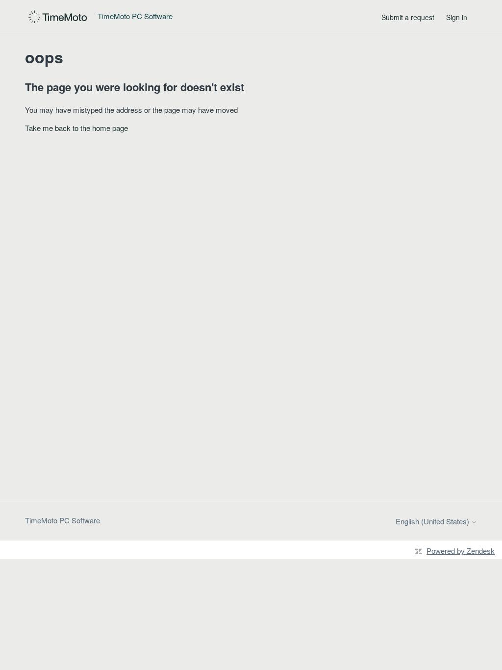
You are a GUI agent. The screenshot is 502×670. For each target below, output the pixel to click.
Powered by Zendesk (461, 551)
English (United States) (433, 521)
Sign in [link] (456, 17)
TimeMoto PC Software (62, 520)
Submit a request (407, 17)
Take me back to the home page (76, 128)
